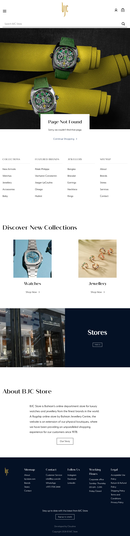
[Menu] (5, 11)
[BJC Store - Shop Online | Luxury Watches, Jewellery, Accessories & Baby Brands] (65, 9)
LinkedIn (71, 483)
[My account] (116, 10)
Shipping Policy (118, 490)
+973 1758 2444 (53, 487)
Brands (27, 483)
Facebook (72, 479)
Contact (27, 490)
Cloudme (72, 526)
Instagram (72, 475)
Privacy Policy (117, 502)
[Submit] (123, 23)
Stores (27, 487)
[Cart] (123, 10)
